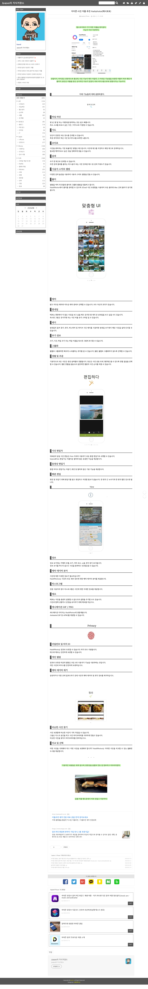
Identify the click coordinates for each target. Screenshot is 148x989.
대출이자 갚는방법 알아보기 (26, 57)
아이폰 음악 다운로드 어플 (25, 67)
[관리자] (140, 3)
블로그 (32, 124)
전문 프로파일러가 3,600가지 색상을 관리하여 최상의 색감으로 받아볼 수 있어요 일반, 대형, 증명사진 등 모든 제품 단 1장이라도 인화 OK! (84, 836)
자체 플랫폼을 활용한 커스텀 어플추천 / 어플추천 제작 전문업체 (74, 820)
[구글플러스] (82, 882)
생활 (32, 115)
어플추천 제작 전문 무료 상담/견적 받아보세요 (70, 817)
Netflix (32, 164)
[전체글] (128, 3)
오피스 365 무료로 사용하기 (26, 61)
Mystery (32, 169)
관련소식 (32, 142)
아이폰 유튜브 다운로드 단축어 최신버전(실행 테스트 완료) (65, 863)
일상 (32, 186)
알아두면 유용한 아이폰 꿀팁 (58, 865)
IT (32, 133)
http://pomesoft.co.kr (59, 814)
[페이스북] (65, 882)
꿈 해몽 (32, 118)
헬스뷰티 (32, 109)
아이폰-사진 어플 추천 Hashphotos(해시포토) (91, 11)
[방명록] (132, 3)
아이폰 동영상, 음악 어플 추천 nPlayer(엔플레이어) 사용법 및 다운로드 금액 (70, 858)
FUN (31, 158)
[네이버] (108, 882)
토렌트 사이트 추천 (23, 82)
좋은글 (32, 178)
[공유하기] (56, 847)
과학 (32, 172)
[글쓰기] (136, 3)
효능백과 (32, 107)
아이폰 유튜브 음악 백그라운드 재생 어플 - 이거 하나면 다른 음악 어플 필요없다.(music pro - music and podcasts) (80, 860)
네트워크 (31, 121)
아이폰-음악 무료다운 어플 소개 (59, 867)
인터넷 (32, 130)
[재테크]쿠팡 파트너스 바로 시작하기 (29, 64)
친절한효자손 (77, 982)
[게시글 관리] (58, 847)
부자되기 (32, 151)
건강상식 (32, 104)
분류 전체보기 (31, 98)
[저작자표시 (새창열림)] (70, 847)
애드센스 (32, 127)
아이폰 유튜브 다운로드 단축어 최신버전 (30, 74)
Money (31, 146)
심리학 (32, 112)
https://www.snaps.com (59, 828)
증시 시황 (32, 154)
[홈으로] (124, 3)
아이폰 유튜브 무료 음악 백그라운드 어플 (30, 71)
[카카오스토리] (99, 882)
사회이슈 (32, 149)
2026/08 (30, 208)
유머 (32, 180)
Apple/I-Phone (85, 16)
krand (72, 980)
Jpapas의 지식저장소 (13, 3)
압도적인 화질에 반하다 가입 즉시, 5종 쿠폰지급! (70, 832)
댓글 (50, 952)
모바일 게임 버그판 (32, 161)
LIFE (31, 101)
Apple (53, 855)
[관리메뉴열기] (144, 492)
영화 (32, 175)
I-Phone (58, 855)
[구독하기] (144, 496)
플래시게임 (32, 166)
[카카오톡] (91, 882)
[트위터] (74, 882)
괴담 (32, 183)
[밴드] (116, 882)
